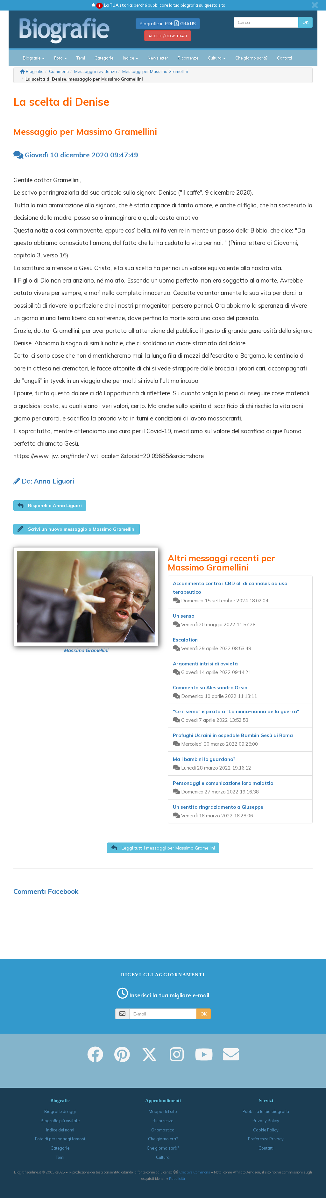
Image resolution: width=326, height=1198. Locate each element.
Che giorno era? (163, 1138)
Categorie (104, 58)
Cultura (163, 1157)
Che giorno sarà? (251, 58)
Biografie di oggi (60, 1111)
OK (305, 22)
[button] (49, 505)
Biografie (35, 71)
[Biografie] (64, 30)
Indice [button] (129, 58)
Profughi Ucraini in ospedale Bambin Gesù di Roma (233, 735)
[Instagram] (177, 1058)
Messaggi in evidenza (95, 71)
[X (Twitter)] (149, 1058)
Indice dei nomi (60, 1129)
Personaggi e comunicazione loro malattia (223, 783)
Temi (80, 58)
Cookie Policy (266, 1129)
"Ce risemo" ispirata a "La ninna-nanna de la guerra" (236, 711)
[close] (315, 5)
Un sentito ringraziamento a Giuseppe (218, 807)
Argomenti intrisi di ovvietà (205, 664)
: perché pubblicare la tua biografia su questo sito (161, 5)
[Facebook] (95, 1058)
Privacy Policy (265, 1120)
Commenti (59, 71)
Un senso (183, 616)
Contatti (284, 58)
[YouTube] (204, 1058)
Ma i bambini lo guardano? (204, 759)
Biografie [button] (32, 58)
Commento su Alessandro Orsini (211, 688)
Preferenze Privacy (266, 1138)
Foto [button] (59, 58)
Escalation (185, 640)
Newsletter (158, 58)
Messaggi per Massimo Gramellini (155, 71)
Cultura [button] (215, 58)
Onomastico (162, 1129)
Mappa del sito (163, 1111)
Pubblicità (177, 1178)
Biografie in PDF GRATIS (168, 23)
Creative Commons (194, 1172)
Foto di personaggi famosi (60, 1138)
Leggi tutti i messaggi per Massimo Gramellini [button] (167, 848)
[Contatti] (231, 1058)
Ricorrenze (188, 58)
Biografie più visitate (60, 1120)
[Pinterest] (122, 1058)
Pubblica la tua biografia (266, 1111)
